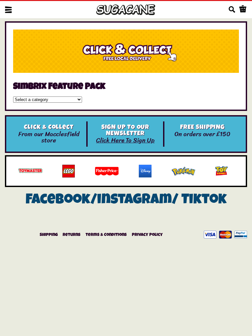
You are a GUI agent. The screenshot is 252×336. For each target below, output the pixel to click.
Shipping (49, 235)
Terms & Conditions (106, 235)
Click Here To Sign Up (125, 140)
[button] (8, 9)
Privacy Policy (147, 235)
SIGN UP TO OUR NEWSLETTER (125, 131)
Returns (71, 235)
